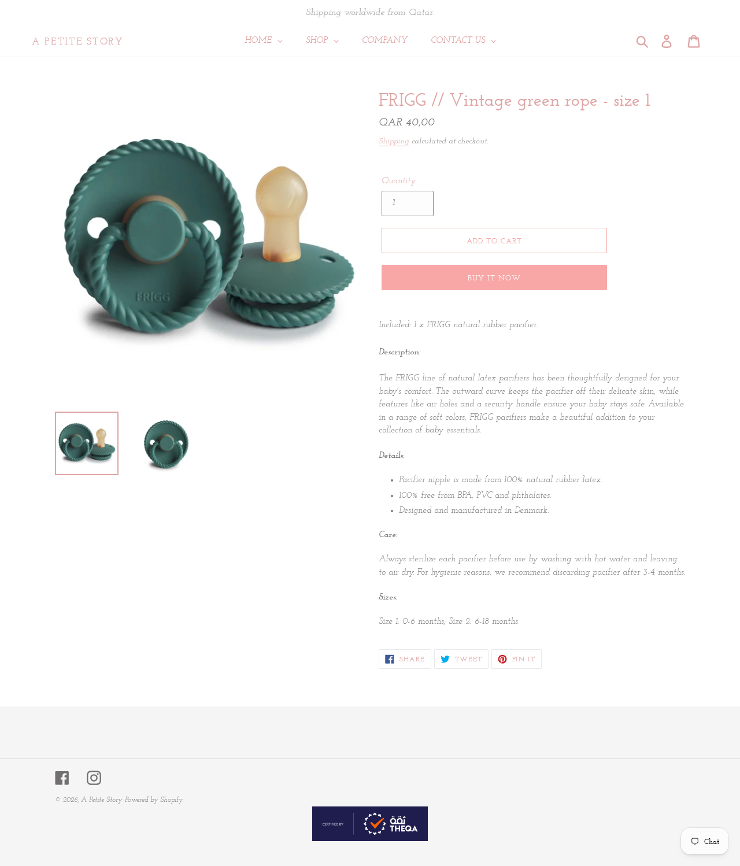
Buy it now (494, 277)
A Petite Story (78, 41)
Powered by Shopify (154, 800)
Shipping (394, 141)
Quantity (399, 181)
